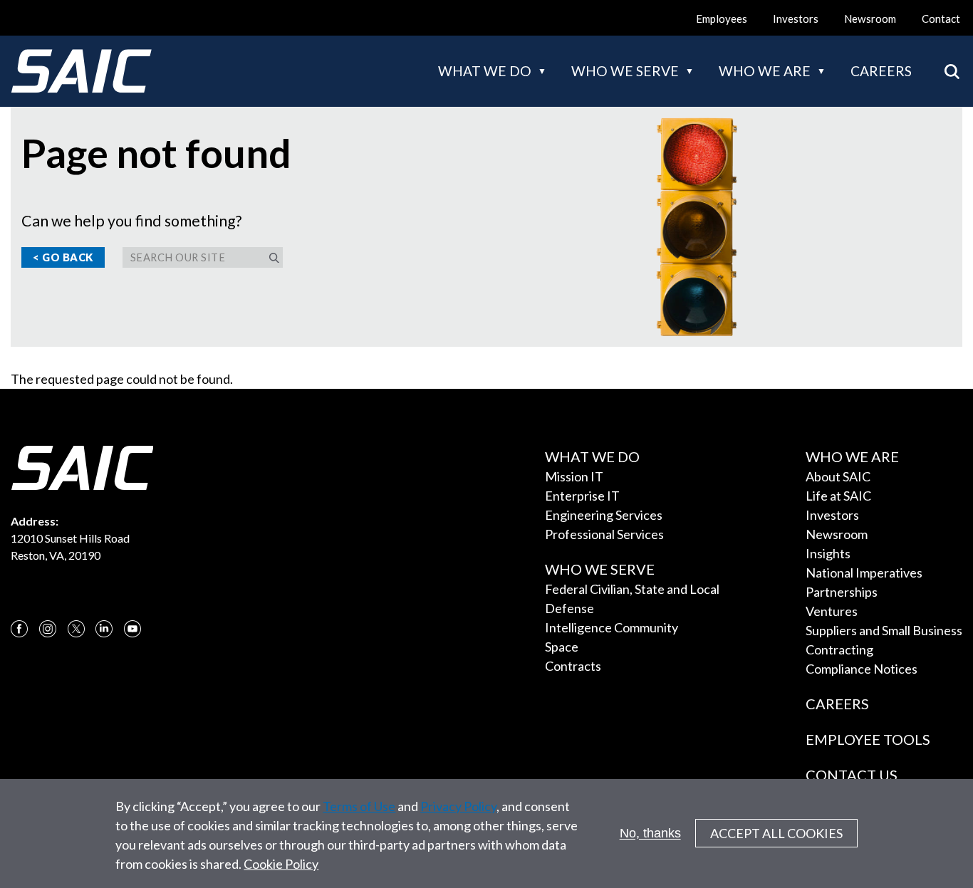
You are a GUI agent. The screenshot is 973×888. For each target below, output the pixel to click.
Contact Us (851, 774)
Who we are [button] (765, 71)
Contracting (839, 649)
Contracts (573, 666)
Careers (881, 71)
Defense (569, 608)
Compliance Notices (861, 669)
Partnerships (842, 592)
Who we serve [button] (625, 71)
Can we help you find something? (131, 220)
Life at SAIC (838, 495)
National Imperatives (864, 572)
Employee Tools (868, 739)
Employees (721, 18)
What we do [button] (484, 71)
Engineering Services (603, 515)
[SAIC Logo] (81, 71)
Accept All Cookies (776, 834)
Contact (941, 18)
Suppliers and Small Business (884, 630)
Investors (795, 18)
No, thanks (650, 833)
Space (561, 646)
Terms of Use (359, 806)
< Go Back (63, 257)
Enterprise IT (582, 495)
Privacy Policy (458, 806)
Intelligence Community (611, 627)
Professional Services (604, 534)
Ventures (832, 611)
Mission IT (574, 476)
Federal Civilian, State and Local (632, 589)
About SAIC (838, 476)
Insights (828, 553)
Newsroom (870, 18)
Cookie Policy (281, 864)
